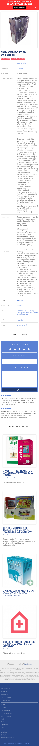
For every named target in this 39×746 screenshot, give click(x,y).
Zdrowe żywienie (6, 713)
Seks (2, 727)
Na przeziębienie (6, 686)
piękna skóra (5, 58)
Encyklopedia (5, 700)
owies (35, 313)
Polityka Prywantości (7, 738)
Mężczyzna (4, 725)
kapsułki (20, 300)
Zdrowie (3, 707)
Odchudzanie (5, 689)
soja (32, 311)
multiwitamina (22, 315)
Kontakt (3, 735)
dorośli (19, 305)
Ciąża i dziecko (6, 697)
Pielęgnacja (4, 694)
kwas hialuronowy (24, 311)
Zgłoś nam (28, 664)
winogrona (21, 313)
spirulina (29, 313)
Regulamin (4, 732)
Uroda (3, 705)
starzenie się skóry (18, 58)
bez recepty (21, 63)
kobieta (20, 320)
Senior (3, 719)
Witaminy (4, 692)
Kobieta (3, 722)
